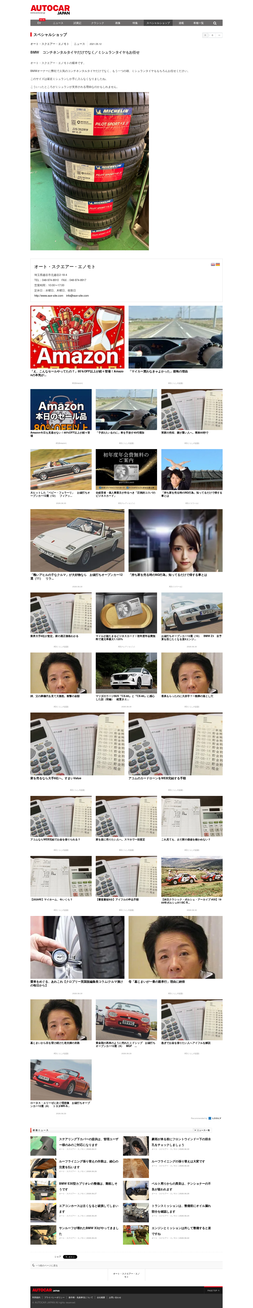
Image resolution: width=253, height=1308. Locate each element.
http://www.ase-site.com (48, 295)
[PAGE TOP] (213, 1290)
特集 (135, 23)
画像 (117, 23)
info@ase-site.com (77, 295)
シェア (57, 1256)
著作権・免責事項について (81, 1297)
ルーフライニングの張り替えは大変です (178, 1161)
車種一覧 (198, 23)
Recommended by (199, 1118)
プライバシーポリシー (54, 1297)
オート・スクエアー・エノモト (49, 44)
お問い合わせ (115, 1297)
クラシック (97, 23)
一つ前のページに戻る (47, 1265)
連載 (181, 23)
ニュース (58, 23)
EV (39, 23)
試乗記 (77, 23)
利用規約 (36, 1297)
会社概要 (101, 1297)
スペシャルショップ (158, 23)
